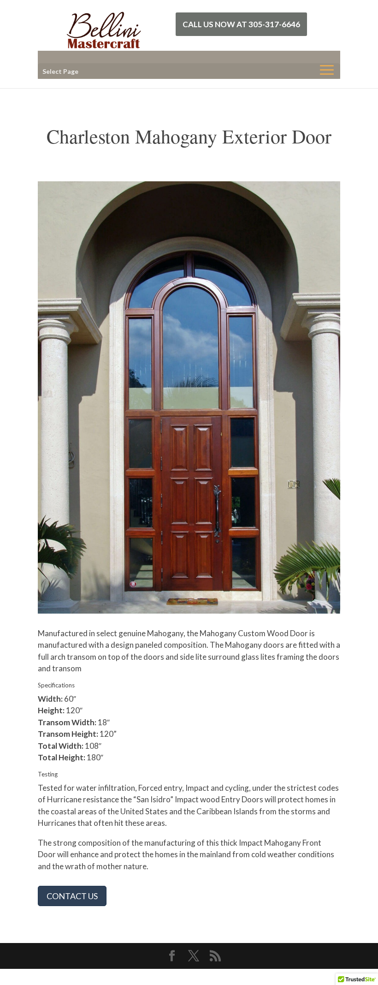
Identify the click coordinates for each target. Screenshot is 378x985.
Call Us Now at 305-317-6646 (241, 24)
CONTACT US (72, 896)
